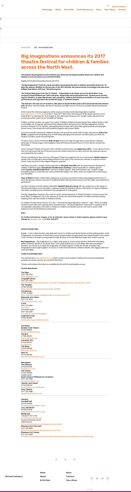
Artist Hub (69, 9)
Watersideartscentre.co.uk (31, 301)
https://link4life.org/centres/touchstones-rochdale (41, 289)
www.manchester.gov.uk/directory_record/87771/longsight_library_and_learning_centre (55, 283)
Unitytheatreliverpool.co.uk (31, 393)
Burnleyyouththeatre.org (30, 332)
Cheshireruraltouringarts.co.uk (33, 405)
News (99, 9)
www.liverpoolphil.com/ (30, 381)
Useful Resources (85, 9)
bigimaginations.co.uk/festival (33, 114)
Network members (119, 7)
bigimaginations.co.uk (44, 258)
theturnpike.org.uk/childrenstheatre (35, 320)
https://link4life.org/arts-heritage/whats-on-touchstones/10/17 (45, 295)
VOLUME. (90, 489)
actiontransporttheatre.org (31, 418)
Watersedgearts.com (29, 277)
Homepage (47, 9)
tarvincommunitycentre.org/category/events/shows (41, 424)
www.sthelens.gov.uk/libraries (33, 387)
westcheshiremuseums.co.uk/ (33, 412)
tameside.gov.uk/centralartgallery (34, 314)
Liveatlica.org (26, 344)
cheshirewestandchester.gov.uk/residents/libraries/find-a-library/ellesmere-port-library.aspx (57, 436)
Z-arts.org (25, 307)
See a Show (110, 9)
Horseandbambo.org (29, 338)
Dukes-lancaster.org (29, 350)
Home (42, 472)
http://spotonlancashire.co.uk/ (33, 357)
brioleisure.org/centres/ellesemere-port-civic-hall (40, 430)
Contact (122, 9)
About (58, 9)
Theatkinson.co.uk (28, 369)
